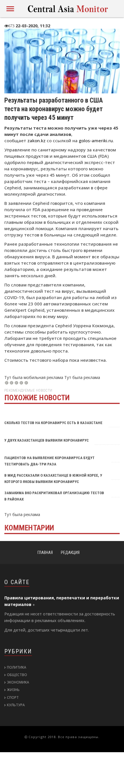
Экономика (18, 682)
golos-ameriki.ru (96, 140)
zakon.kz (36, 140)
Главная (45, 552)
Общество (17, 674)
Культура (16, 704)
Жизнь (13, 689)
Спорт (13, 697)
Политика (16, 667)
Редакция (70, 552)
